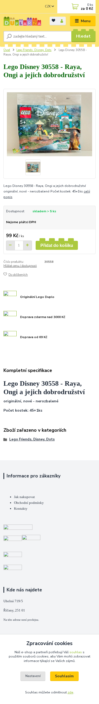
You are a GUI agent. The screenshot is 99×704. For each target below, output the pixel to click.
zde (70, 692)
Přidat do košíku (56, 245)
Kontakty (20, 508)
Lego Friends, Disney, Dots (33, 50)
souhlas (75, 652)
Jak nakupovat (24, 497)
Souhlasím (64, 676)
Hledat (83, 36)
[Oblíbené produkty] (54, 20)
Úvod (6, 50)
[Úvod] (22, 21)
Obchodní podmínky (29, 503)
